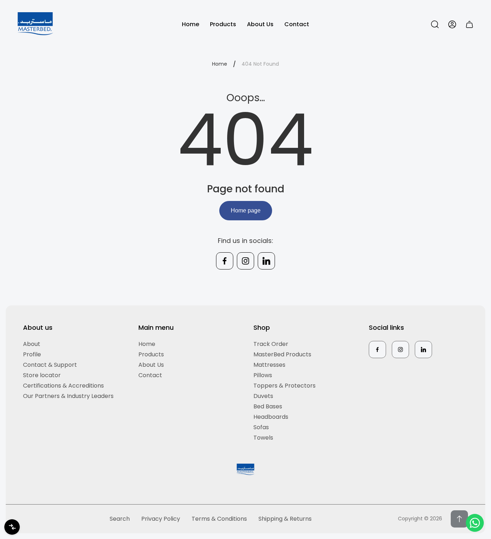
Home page (246, 210)
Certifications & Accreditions (63, 385)
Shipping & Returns (285, 519)
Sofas (261, 427)
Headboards (270, 417)
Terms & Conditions (219, 519)
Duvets (263, 396)
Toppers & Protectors (284, 385)
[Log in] (452, 24)
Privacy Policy (160, 519)
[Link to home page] (245, 470)
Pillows (262, 375)
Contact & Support (50, 365)
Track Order (270, 344)
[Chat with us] (475, 523)
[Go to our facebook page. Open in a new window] (224, 261)
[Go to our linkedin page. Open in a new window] (266, 261)
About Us (151, 365)
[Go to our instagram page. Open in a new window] (245, 261)
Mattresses (269, 365)
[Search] (435, 24)
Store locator (42, 375)
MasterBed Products (282, 354)
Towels (263, 437)
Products (151, 354)
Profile (32, 354)
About (31, 344)
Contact (150, 375)
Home (219, 64)
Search (120, 519)
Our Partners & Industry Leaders (68, 396)
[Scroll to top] (459, 519)
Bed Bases (267, 406)
